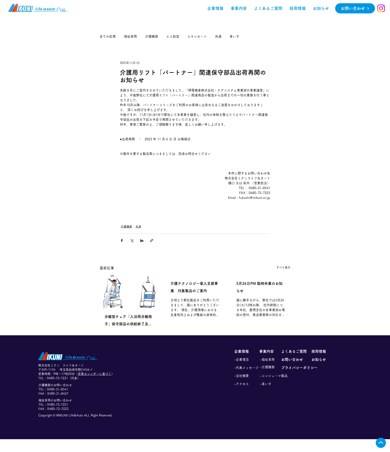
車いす (234, 36)
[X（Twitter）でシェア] (132, 240)
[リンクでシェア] (152, 240)
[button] (238, 8)
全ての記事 (108, 36)
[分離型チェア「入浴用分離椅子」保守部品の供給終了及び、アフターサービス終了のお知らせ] (129, 291)
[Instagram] (381, 8)
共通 (218, 36)
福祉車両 (130, 36)
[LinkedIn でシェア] (142, 240)
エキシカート (197, 36)
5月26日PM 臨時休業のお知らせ (259, 287)
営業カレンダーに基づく (94, 373)
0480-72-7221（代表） (63, 378)
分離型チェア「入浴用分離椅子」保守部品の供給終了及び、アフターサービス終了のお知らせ (128, 321)
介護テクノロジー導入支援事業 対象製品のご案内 (194, 287)
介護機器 (151, 36)
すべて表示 (283, 267)
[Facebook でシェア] (122, 240)
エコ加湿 (172, 36)
